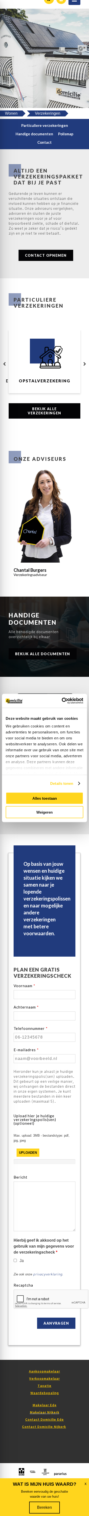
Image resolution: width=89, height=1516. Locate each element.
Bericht (20, 1177)
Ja (22, 1261)
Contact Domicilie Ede (44, 1419)
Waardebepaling (44, 1393)
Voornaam (24, 986)
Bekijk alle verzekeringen (44, 411)
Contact (44, 142)
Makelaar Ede (45, 1405)
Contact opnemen (46, 255)
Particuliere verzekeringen (44, 125)
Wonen (11, 113)
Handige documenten (34, 134)
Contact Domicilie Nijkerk (44, 1426)
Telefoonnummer (31, 1028)
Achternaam (26, 1007)
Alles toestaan (44, 798)
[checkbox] (15, 1260)
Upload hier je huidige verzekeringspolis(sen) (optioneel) (35, 1119)
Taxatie (44, 1385)
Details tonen (61, 783)
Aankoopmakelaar (44, 1371)
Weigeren (44, 812)
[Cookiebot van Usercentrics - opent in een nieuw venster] (62, 701)
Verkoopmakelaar (44, 1378)
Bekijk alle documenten (42, 654)
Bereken (44, 1507)
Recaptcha (23, 1285)
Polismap (65, 134)
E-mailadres (26, 1050)
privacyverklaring (47, 1274)
